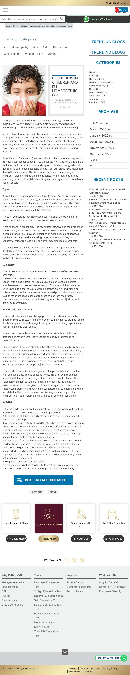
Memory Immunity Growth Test (45, 624)
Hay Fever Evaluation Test (46, 616)
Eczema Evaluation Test (48, 595)
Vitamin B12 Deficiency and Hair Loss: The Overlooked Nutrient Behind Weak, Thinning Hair (105, 212)
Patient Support (76, 582)
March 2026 (98, 129)
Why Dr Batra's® (109, 582)
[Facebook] (60, 107)
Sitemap (88, 671)
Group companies (12, 604)
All (5, 47)
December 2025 (100, 141)
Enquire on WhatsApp (101, 19)
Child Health (12, 53)
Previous (36, 492)
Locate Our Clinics (118, 2)
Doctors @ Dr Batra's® (112, 586)
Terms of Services (89, 668)
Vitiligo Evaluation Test (48, 591)
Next (53, 492)
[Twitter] (69, 107)
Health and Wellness (99, 82)
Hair (35, 47)
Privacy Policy (110, 668)
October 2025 (99, 154)
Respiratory (60, 47)
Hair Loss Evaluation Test (46, 584)
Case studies (9, 600)
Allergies (93, 99)
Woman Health (33, 53)
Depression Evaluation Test (47, 607)
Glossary (71, 668)
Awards (6, 595)
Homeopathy (20, 47)
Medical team (10, 586)
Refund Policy (75, 591)
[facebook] (66, 560)
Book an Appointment (46, 480)
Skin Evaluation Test (46, 600)
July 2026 (96, 123)
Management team (13, 582)
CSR (4, 591)
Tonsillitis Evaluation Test (46, 633)
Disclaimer (74, 671)
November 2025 (101, 148)
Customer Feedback (79, 586)
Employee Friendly (110, 591)
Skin (45, 47)
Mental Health (96, 92)
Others (52, 53)
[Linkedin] (64, 107)
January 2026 (99, 135)
